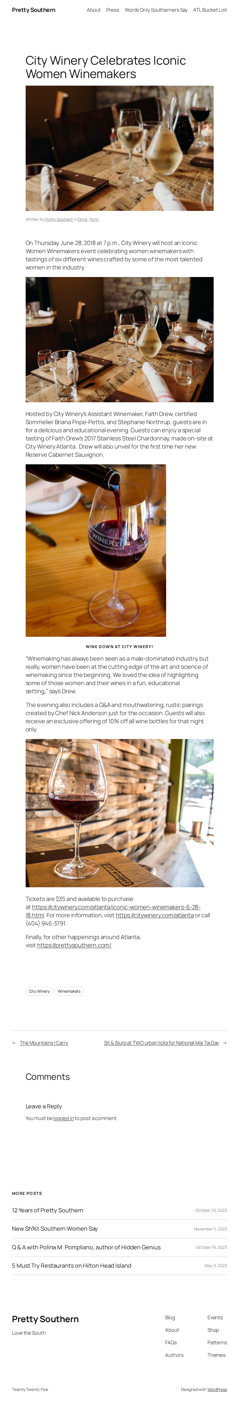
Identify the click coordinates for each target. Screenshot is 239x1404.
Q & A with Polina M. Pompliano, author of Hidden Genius (86, 1247)
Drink (82, 219)
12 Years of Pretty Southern (47, 1210)
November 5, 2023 (210, 1229)
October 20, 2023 (211, 1210)
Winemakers (69, 991)
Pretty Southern (33, 10)
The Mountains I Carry (44, 1042)
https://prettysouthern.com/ (74, 945)
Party (94, 219)
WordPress (217, 1389)
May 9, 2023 (216, 1265)
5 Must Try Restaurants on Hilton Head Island (71, 1265)
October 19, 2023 (211, 1247)
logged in (63, 1118)
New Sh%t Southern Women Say (55, 1228)
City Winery (39, 991)
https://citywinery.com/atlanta (155, 915)
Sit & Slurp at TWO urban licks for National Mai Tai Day (161, 1042)
